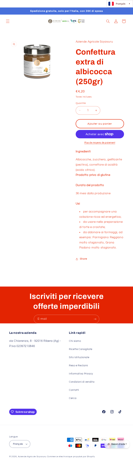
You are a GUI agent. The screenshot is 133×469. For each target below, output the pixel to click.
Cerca (72, 398)
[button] (8, 21)
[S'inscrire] (95, 319)
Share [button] (83, 259)
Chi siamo (75, 341)
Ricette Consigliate (80, 349)
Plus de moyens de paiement (99, 143)
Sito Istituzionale (79, 357)
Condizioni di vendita (81, 382)
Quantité (81, 103)
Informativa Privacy (81, 373)
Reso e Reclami (78, 365)
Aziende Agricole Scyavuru (32, 457)
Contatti (74, 390)
